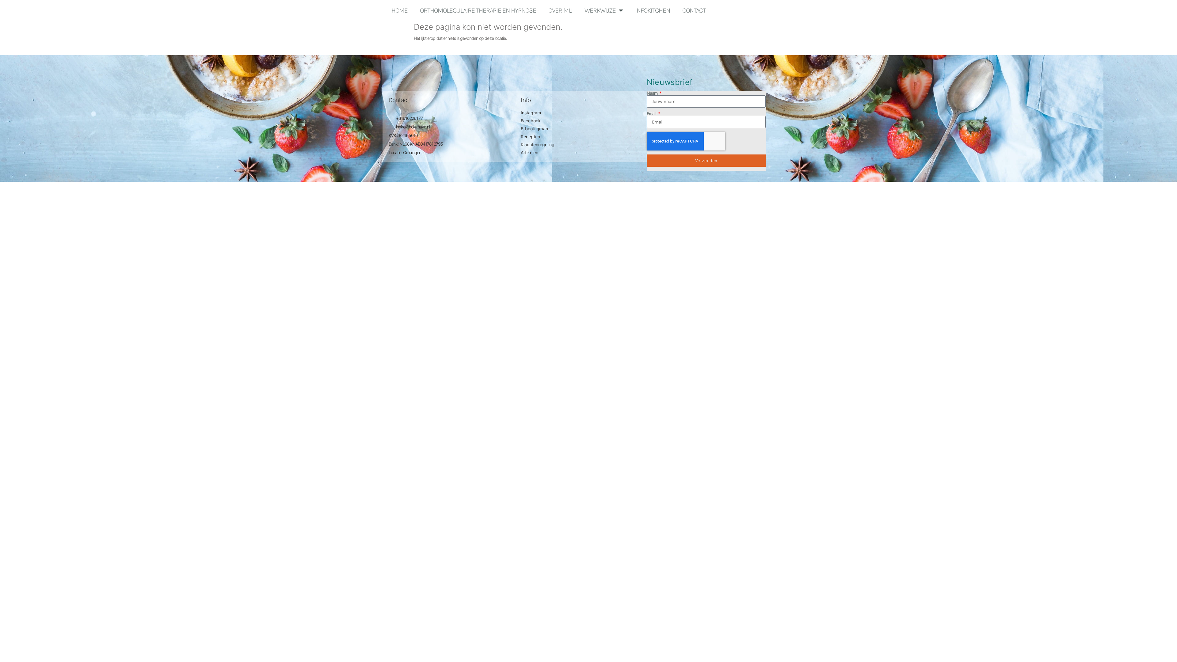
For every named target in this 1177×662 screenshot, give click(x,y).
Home (399, 10)
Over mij (560, 10)
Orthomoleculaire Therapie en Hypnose (478, 10)
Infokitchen (652, 10)
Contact (694, 10)
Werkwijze (600, 10)
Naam (653, 93)
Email (652, 114)
